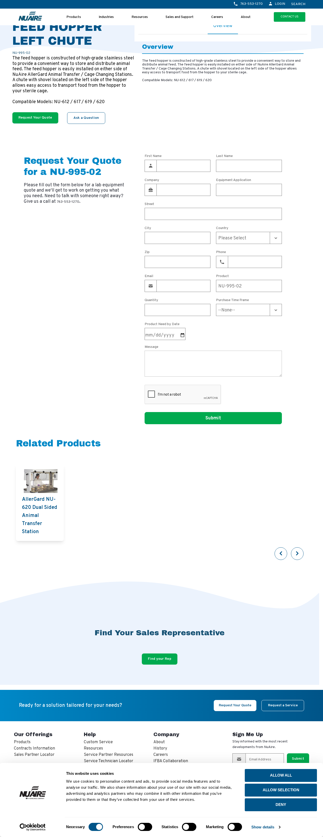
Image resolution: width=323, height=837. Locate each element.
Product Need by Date (162, 324)
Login (280, 4)
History (160, 748)
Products (73, 17)
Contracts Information (34, 748)
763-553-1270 (251, 4)
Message (151, 347)
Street (149, 204)
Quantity (151, 300)
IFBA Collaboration (170, 761)
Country (222, 228)
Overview (222, 26)
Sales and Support (180, 17)
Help (90, 734)
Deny (281, 804)
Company (152, 180)
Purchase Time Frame (232, 300)
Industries (106, 17)
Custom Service (98, 742)
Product (222, 276)
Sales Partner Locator (34, 754)
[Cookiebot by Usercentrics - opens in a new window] (33, 827)
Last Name (224, 156)
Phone (221, 252)
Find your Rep (159, 659)
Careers (217, 17)
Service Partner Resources (108, 754)
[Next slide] (297, 553)
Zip (147, 252)
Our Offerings (33, 734)
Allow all (281, 775)
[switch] (145, 827)
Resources (139, 17)
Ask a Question (86, 118)
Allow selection (281, 790)
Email (149, 276)
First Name (153, 156)
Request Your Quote (35, 118)
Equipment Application (233, 180)
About (246, 17)
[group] (40, 502)
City (148, 228)
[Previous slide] (281, 553)
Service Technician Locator (108, 761)
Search (298, 4)
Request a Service (283, 705)
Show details (262, 827)
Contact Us (290, 17)
